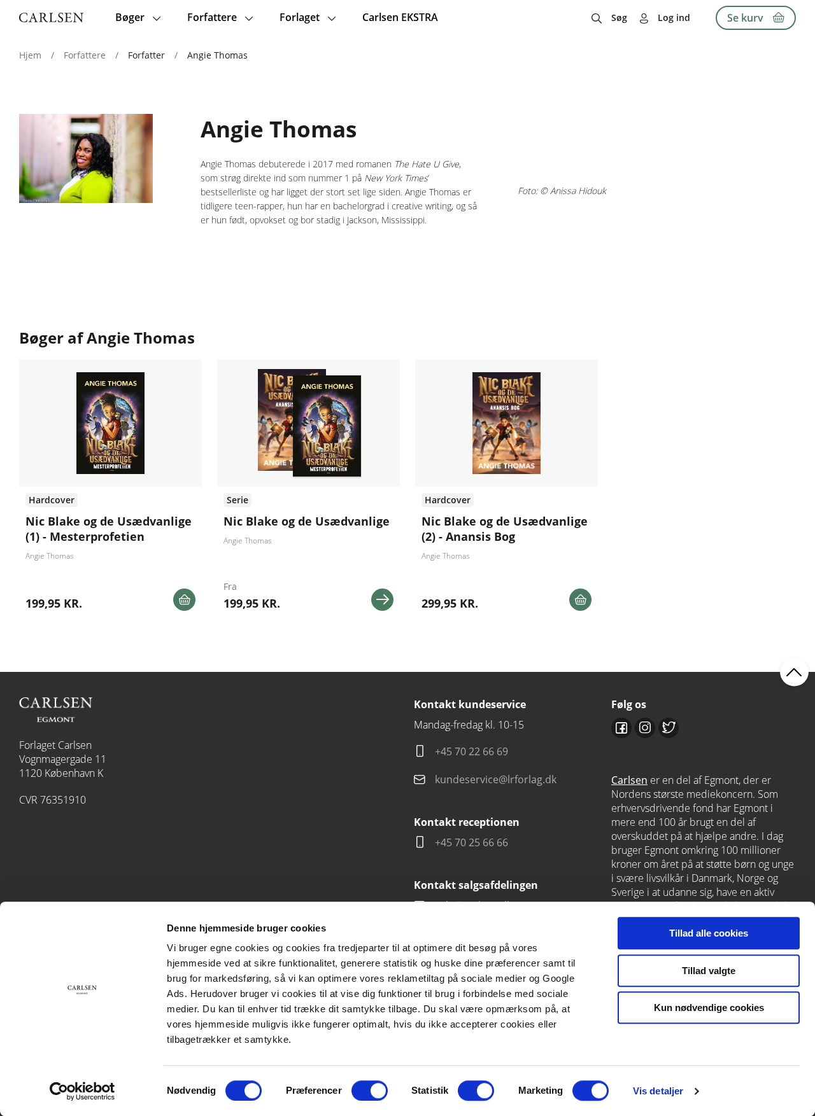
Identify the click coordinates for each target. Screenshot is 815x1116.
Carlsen (629, 780)
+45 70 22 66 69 (471, 751)
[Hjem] (51, 17)
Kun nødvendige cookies (709, 1007)
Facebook (621, 728)
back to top (794, 671)
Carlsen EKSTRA (400, 17)
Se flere (308, 489)
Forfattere (85, 55)
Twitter (668, 728)
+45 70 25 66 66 (471, 842)
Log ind (674, 17)
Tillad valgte (708, 970)
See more (110, 489)
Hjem (30, 55)
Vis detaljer (658, 1090)
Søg (619, 17)
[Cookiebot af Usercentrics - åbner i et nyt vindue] (82, 1091)
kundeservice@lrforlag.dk (495, 779)
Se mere (382, 600)
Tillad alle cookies (708, 933)
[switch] (369, 1090)
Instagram (645, 728)
